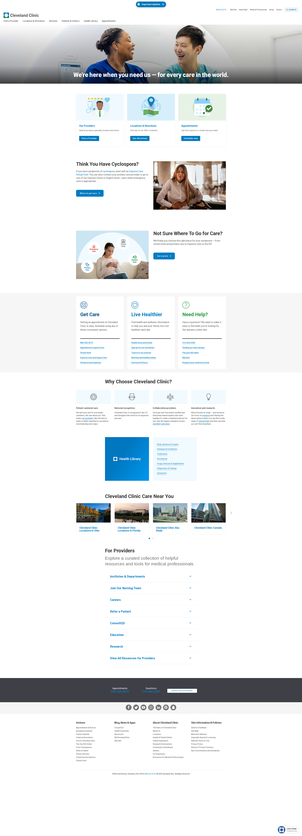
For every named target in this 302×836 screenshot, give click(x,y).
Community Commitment (163, 747)
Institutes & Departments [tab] (127, 576)
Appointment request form (92, 347)
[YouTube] (143, 708)
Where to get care (88, 193)
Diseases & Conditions (167, 449)
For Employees (159, 754)
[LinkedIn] (158, 708)
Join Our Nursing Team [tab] (125, 588)
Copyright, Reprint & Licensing (203, 737)
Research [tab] (116, 646)
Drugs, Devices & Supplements (170, 463)
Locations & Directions (34, 20)
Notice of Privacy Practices (202, 747)
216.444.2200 (188, 342)
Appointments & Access (86, 727)
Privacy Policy (197, 744)
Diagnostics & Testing (166, 468)
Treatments (162, 454)
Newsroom (119, 734)
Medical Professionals (258, 10)
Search (292, 10)
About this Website (199, 734)
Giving (271, 10)
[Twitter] (136, 708)
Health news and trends (141, 342)
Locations (157, 734)
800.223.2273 (221, 10)
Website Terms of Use (200, 740)
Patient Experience (160, 740)
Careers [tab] (115, 600)
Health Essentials (121, 731)
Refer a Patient (82, 750)
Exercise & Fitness (139, 362)
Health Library (91, 20)
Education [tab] (117, 635)
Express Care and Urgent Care (93, 357)
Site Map (194, 731)
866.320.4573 (86, 342)
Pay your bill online (190, 352)
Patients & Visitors (71, 20)
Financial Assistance (84, 737)
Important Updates (151, 4)
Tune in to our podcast (141, 352)
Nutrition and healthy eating (143, 357)
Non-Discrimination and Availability (205, 750)
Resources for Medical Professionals (168, 757)
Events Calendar (82, 734)
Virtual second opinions (90, 362)
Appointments (109, 20)
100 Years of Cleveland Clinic (164, 727)
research (206, 415)
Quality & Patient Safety (162, 737)
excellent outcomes (161, 424)
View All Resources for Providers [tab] (132, 658)
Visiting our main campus (193, 347)
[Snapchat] (173, 708)
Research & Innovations (162, 744)
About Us (156, 731)
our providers (88, 418)
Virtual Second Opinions (86, 757)
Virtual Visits (81, 760)
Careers (279, 10)
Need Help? (243, 10)
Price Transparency (84, 747)
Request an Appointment (182, 690)
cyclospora (109, 171)
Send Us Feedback (198, 727)
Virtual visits (85, 352)
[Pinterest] (166, 708)
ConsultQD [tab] (117, 623)
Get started (162, 256)
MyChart (233, 10)
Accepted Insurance (84, 731)
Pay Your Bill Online (84, 744)
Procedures (162, 459)
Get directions (140, 138)
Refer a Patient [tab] (120, 611)
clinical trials (203, 421)
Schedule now (191, 138)
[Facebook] (129, 708)
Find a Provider (11, 20)
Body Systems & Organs (167, 444)
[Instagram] (151, 708)
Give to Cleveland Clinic (85, 740)
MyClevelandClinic (122, 737)
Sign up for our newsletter (142, 347)
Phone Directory (82, 754)
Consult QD (119, 727)
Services (53, 20)
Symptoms (162, 473)
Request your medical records (195, 362)
